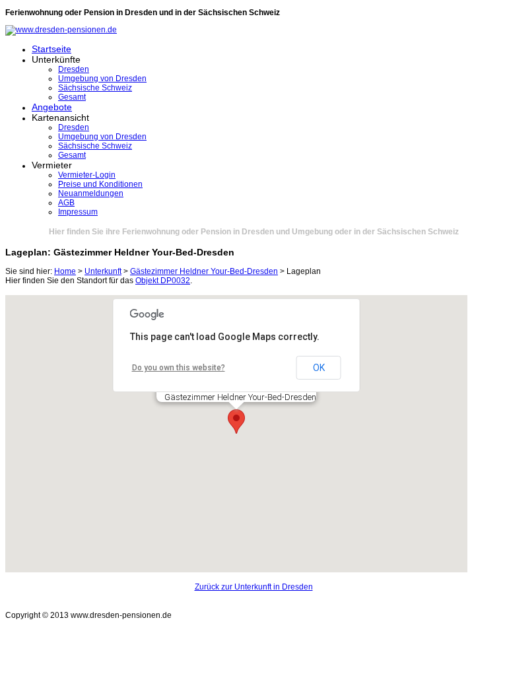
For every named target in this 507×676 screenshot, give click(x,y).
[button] (236, 421)
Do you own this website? (178, 367)
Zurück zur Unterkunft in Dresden (254, 587)
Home (65, 271)
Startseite (51, 49)
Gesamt (72, 97)
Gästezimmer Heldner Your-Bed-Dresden (204, 271)
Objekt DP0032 (162, 280)
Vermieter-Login (87, 175)
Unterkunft (102, 271)
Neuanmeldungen (90, 193)
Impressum (78, 212)
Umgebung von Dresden (102, 78)
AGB (66, 202)
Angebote (52, 107)
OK (319, 367)
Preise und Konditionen (100, 184)
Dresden (73, 69)
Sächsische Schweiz (95, 87)
